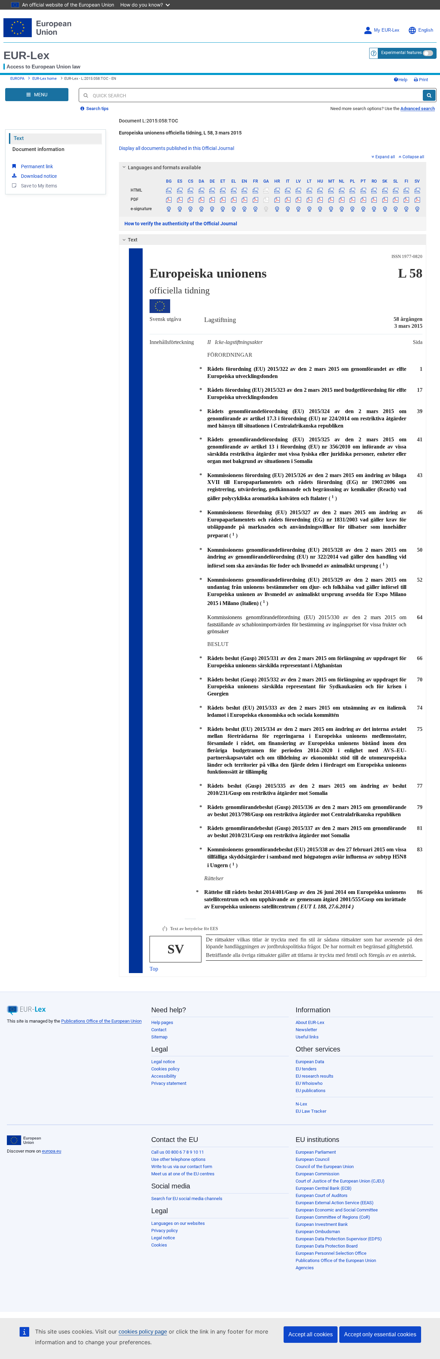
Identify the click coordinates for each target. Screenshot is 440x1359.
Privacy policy (164, 1230)
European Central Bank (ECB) (324, 1188)
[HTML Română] (374, 190)
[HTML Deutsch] (212, 190)
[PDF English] (244, 199)
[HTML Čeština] (190, 190)
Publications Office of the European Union (101, 1021)
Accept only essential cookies (380, 1334)
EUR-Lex (26, 55)
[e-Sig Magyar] (320, 208)
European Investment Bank (322, 1224)
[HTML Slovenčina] (385, 190)
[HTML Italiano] (288, 190)
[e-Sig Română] (374, 208)
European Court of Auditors (322, 1195)
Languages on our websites (178, 1223)
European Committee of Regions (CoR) (333, 1217)
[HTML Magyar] (320, 190)
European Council (312, 1159)
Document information (38, 149)
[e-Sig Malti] (331, 208)
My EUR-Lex (386, 30)
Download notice (39, 176)
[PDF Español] (180, 199)
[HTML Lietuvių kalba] (309, 190)
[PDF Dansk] (201, 199)
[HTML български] (169, 190)
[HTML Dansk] (201, 190)
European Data (310, 1061)
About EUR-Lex (310, 1022)
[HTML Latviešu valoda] (298, 190)
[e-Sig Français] (255, 208)
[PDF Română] (374, 199)
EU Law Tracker (311, 1111)
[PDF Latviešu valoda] (298, 199)
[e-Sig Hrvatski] (277, 208)
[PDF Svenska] (417, 199)
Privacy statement (168, 1083)
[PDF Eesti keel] (223, 199)
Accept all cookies (310, 1334)
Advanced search (417, 108)
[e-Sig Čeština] (190, 208)
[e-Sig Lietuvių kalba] (309, 208)
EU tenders (306, 1068)
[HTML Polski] (352, 190)
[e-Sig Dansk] (201, 208)
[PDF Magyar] (320, 199)
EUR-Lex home (44, 78)
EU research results (314, 1076)
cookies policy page (143, 1332)
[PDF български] (169, 199)
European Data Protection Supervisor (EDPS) (339, 1238)
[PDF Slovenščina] (395, 199)
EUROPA (17, 78)
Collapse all (413, 156)
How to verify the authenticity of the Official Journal (180, 223)
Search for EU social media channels (186, 1198)
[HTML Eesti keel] (223, 190)
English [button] (425, 30)
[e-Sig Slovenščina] (395, 208)
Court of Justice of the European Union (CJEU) (340, 1181)
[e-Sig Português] (363, 208)
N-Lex (301, 1104)
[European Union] (24, 1140)
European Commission (317, 1173)
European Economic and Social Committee (337, 1209)
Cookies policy (165, 1068)
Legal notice (163, 1061)
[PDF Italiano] (288, 199)
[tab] (272, 167)
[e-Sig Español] (180, 208)
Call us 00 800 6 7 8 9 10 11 (177, 1152)
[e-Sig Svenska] (417, 208)
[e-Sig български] (169, 208)
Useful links (307, 1036)
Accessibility (163, 1076)
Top (154, 969)
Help (402, 79)
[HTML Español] (180, 190)
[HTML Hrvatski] (277, 190)
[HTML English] (244, 190)
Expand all (385, 156)
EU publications (311, 1090)
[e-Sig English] (244, 208)
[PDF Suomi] (406, 199)
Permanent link (37, 166)
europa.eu (51, 1151)
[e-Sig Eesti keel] (223, 208)
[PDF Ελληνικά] (234, 199)
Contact (158, 1029)
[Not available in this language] (266, 190)
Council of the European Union (325, 1166)
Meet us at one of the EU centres (182, 1173)
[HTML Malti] (331, 190)
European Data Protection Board (327, 1246)
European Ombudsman (318, 1231)
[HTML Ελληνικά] (234, 190)
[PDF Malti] (331, 199)
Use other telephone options (178, 1159)
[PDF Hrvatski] (277, 199)
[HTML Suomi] (406, 190)
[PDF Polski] (352, 199)
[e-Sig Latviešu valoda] (298, 208)
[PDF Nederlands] (342, 199)
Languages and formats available (164, 167)
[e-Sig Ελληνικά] (234, 208)
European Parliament (316, 1152)
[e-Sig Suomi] (406, 208)
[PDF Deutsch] (212, 199)
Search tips (97, 108)
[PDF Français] (255, 199)
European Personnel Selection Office (331, 1253)
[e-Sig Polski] (352, 208)
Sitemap (159, 1036)
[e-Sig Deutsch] (212, 208)
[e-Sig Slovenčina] (385, 208)
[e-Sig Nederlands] (342, 208)
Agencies (305, 1267)
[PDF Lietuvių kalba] (309, 199)
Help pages (162, 1022)
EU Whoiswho (309, 1083)
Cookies (159, 1245)
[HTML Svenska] (417, 190)
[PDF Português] (363, 199)
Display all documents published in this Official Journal (176, 148)
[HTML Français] (255, 190)
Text (19, 138)
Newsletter (306, 1029)
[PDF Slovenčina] (385, 199)
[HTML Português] (363, 190)
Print (423, 79)
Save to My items (39, 185)
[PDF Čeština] (190, 199)
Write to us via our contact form (181, 1166)
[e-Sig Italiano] (288, 208)
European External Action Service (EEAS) (335, 1202)
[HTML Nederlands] (342, 190)
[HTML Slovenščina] (395, 190)
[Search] (429, 95)
